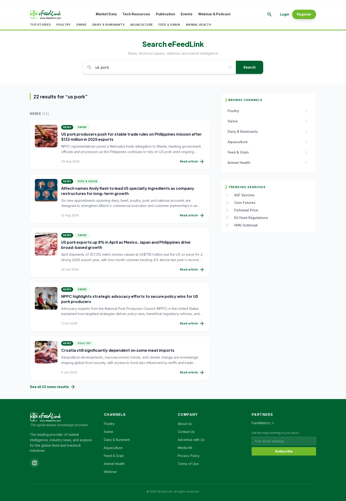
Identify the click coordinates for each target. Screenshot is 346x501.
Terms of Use (188, 464)
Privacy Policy (189, 456)
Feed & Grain (169, 24)
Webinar (110, 472)
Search (249, 67)
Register (304, 14)
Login (284, 14)
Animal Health (198, 24)
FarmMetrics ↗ (263, 423)
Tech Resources (136, 14)
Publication (165, 14)
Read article (192, 161)
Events (187, 14)
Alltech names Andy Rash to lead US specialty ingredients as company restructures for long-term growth (127, 191)
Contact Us (186, 432)
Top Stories (40, 24)
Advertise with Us (191, 440)
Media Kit (185, 448)
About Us (185, 424)
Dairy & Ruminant (117, 440)
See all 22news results (53, 387)
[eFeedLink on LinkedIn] (34, 463)
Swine (81, 24)
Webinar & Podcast (214, 14)
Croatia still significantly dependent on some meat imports (117, 350)
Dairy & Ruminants (108, 24)
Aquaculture (141, 24)
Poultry (63, 24)
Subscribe (284, 451)
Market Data (106, 14)
